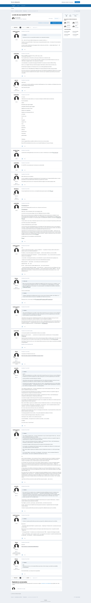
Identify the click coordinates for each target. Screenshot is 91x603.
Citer (25, 49)
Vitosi (76, 25)
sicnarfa (76, 22)
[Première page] (12, 27)
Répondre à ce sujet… (22, 588)
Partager (51, 18)
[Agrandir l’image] (24, 55)
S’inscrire (77, 2)
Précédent (16, 27)
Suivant (27, 27)
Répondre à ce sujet (56, 22)
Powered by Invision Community (45, 601)
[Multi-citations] (22, 49)
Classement (23, 5)
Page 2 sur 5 (35, 27)
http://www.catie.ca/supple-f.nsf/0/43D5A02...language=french (32, 355)
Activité (18, 5)
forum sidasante (15, 2)
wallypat (68, 22)
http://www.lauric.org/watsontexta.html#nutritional (30, 546)
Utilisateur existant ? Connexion (67, 2)
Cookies (45, 600)
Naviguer (13, 5)
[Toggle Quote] (23, 281)
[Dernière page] (30, 27)
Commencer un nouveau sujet (43, 22)
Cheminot (68, 25)
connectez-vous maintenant (46, 583)
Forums (12, 8)
